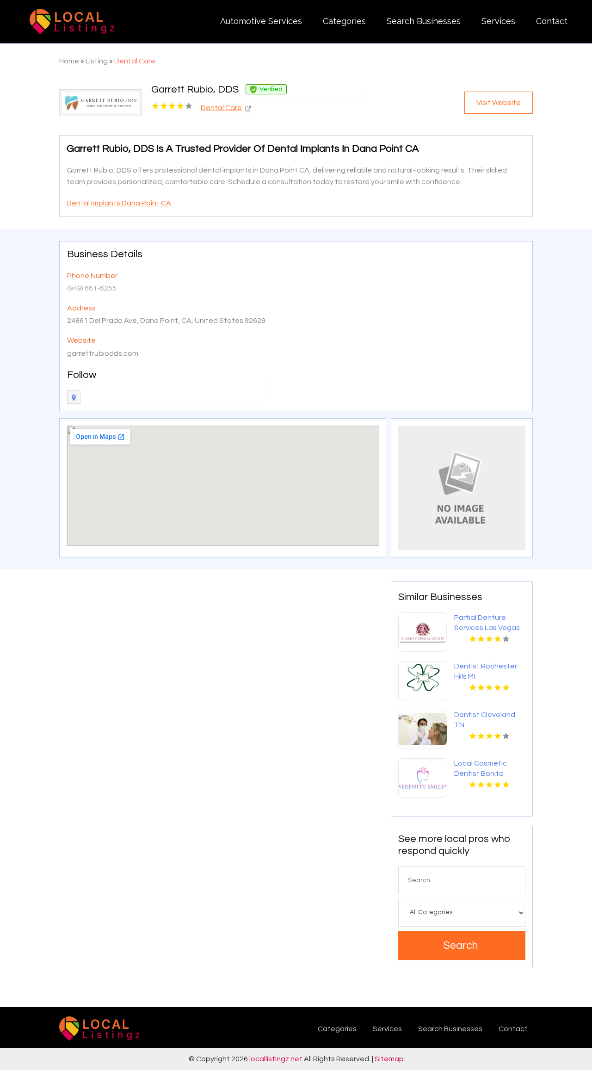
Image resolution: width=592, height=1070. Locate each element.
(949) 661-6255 (92, 288)
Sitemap (389, 1059)
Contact (551, 21)
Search (461, 945)
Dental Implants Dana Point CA (119, 203)
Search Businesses (424, 21)
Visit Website (498, 102)
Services (498, 21)
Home (69, 61)
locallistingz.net (275, 1059)
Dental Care (134, 61)
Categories (344, 21)
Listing (97, 61)
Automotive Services (261, 21)
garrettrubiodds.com (102, 353)
